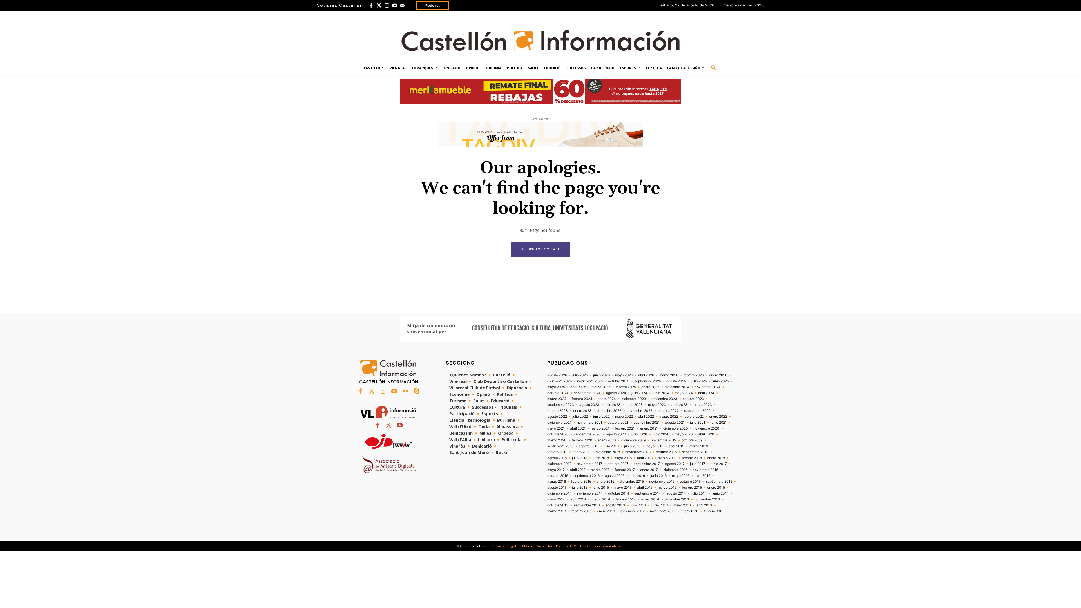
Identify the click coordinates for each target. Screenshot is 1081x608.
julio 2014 (699, 493)
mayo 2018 (623, 458)
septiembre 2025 (648, 381)
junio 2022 (601, 416)
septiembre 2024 (587, 393)
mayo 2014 (556, 499)
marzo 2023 (702, 404)
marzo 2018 (667, 458)
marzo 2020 (556, 440)
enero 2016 (605, 481)
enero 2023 (582, 410)
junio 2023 (634, 404)
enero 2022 (718, 416)
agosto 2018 (557, 458)
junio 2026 (601, 375)
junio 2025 (720, 381)
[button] (713, 68)
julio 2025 (699, 381)
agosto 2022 (557, 416)
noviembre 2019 (663, 440)
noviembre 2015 (661, 481)
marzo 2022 (668, 416)
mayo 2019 (654, 446)
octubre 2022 (668, 410)
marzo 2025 (600, 387)
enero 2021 (649, 428)
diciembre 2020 (675, 428)
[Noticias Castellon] (540, 40)
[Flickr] (405, 391)
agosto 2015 (557, 487)
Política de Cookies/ (572, 546)
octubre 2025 (618, 381)
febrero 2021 (625, 428)
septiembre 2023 (560, 404)
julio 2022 (580, 416)
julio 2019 (611, 446)
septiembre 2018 (695, 452)
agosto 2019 (588, 446)
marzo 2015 (667, 487)
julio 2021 (697, 422)
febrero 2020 (582, 440)
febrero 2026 (694, 375)
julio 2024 (639, 393)
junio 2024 (661, 393)
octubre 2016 (557, 475)
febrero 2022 (694, 416)
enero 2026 (718, 375)
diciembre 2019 (633, 440)
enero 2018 (716, 458)
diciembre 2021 (559, 422)
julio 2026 (580, 375)
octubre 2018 (666, 452)
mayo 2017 (556, 469)
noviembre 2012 (662, 511)
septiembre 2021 (647, 422)
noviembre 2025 (590, 381)
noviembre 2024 (708, 387)
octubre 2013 (557, 505)
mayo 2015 (623, 487)
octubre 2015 (690, 481)
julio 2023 (612, 404)
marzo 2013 (556, 511)
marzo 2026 (668, 375)
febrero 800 (713, 511)
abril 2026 (646, 375)
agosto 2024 (616, 393)
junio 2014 (720, 493)
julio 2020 (639, 434)
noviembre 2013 (707, 499)
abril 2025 (578, 387)
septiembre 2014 (648, 493)
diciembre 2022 (609, 410)
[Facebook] (371, 5)
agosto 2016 (614, 475)
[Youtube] (394, 5)
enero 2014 (650, 499)
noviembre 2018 (638, 452)
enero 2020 (607, 440)
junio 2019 (632, 446)
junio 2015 (601, 487)
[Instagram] (386, 5)
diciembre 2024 (677, 387)
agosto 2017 (675, 464)
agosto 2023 (589, 404)
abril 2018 (645, 458)
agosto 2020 (616, 434)
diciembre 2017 (559, 464)
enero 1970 (689, 511)
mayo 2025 (556, 387)
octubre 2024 (558, 393)
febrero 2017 (625, 469)
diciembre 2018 (608, 452)
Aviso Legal (507, 546)
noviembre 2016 (705, 469)
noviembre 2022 (639, 410)
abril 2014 (578, 499)
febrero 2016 (581, 481)
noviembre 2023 (664, 399)
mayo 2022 (624, 416)
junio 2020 (661, 434)
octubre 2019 (692, 440)
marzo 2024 (556, 399)
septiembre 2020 (587, 434)
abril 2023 (679, 404)
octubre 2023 (693, 399)
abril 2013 (704, 505)
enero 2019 (581, 452)
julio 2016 (637, 475)
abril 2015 (645, 487)
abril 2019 (676, 446)
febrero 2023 (557, 410)
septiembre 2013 (587, 505)
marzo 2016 (556, 481)
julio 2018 (579, 458)
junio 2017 (719, 464)
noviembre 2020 (706, 428)
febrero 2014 (626, 499)
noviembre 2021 (589, 422)
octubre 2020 (558, 434)
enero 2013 (606, 511)
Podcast (432, 5)
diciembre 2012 (632, 511)
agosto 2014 (676, 493)
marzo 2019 (698, 446)
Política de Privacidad (536, 546)
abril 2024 (706, 393)
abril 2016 (702, 475)
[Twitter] (378, 5)
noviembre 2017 (589, 464)
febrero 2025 (626, 387)
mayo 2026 (624, 375)
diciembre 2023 (633, 399)
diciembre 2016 (675, 469)
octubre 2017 (617, 464)
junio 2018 (601, 458)
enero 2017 (649, 469)
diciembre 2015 (632, 481)
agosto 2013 (615, 505)
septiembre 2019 (560, 446)
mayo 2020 (684, 434)
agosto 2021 (675, 422)
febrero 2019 (557, 452)
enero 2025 (650, 387)
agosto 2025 (676, 381)
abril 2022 (646, 416)
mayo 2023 (657, 404)
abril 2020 (706, 434)
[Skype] (416, 391)
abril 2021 (578, 428)
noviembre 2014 (590, 493)
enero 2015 (716, 487)
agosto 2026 (557, 375)
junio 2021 (719, 422)
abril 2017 (578, 469)
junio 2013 (659, 505)
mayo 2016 (680, 475)
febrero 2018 (692, 458)
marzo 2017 (600, 469)
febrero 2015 (692, 487)
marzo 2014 (600, 499)
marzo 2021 (600, 428)
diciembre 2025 (559, 381)
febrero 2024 (582, 399)
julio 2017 (697, 464)
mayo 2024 (684, 393)
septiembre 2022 (697, 410)
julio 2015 (579, 487)
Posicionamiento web (607, 546)
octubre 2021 (617, 422)
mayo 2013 (682, 505)
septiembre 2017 (647, 464)
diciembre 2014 (559, 493)
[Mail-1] (402, 5)
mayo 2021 (556, 428)
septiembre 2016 (586, 475)
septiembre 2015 (719, 481)
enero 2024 (607, 399)
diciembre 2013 (677, 499)
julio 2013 (638, 505)
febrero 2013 (581, 511)
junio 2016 (658, 475)
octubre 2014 (618, 493)
